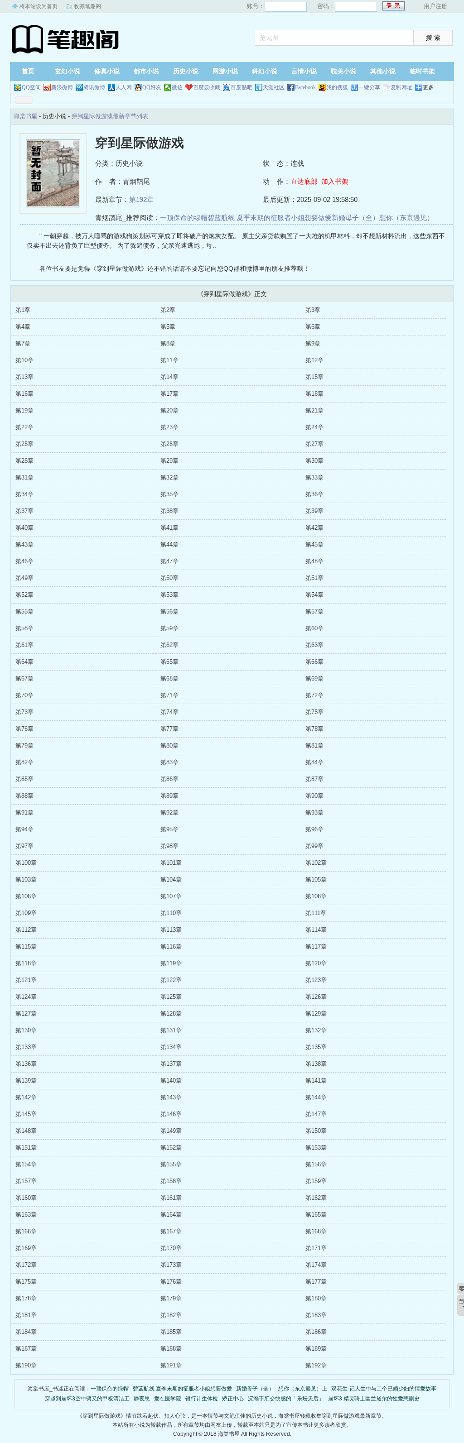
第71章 (169, 695)
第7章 (22, 343)
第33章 (314, 477)
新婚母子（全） (355, 217)
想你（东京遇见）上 (302, 1388)
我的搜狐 (337, 87)
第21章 (314, 410)
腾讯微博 (94, 87)
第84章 (314, 762)
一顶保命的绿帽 (184, 217)
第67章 (24, 678)
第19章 (24, 410)
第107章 (171, 896)
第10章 (24, 360)
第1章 (22, 310)
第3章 (312, 310)
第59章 (169, 628)
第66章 (314, 661)
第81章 (314, 745)
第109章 (26, 913)
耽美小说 (343, 71)
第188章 (171, 1348)
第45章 (314, 544)
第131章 (171, 1030)
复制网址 (401, 87)
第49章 (24, 578)
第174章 (316, 1264)
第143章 (171, 1097)
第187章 (26, 1348)
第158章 (171, 1181)
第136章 (26, 1063)
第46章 (24, 561)
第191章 (171, 1365)
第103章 (26, 879)
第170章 (171, 1248)
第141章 (316, 1080)
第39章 (314, 511)
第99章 (314, 846)
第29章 (169, 460)
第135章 (316, 1047)
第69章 (314, 678)
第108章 (316, 896)
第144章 (316, 1097)
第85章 (24, 779)
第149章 (171, 1130)
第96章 (314, 829)
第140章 (171, 1080)
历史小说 (185, 71)
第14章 (169, 377)
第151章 (26, 1147)
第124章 (26, 996)
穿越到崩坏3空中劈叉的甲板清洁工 (87, 1398)
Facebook (305, 87)
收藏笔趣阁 (87, 6)
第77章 (169, 728)
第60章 (314, 628)
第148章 (26, 1130)
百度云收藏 (206, 87)
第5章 (167, 326)
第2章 (167, 310)
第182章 (171, 1315)
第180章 (316, 1298)
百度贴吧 (241, 87)
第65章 (169, 661)
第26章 (169, 444)
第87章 (314, 779)
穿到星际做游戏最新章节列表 (110, 116)
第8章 (167, 343)
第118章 (26, 963)
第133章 (26, 1047)
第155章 (171, 1164)
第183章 (316, 1315)
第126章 (316, 996)
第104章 (171, 879)
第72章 (314, 695)
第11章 (169, 360)
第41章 (169, 527)
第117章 (316, 946)
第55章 (24, 611)
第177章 (316, 1281)
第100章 (26, 862)
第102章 (316, 862)
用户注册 (435, 6)
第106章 (26, 896)
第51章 (314, 578)
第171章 (316, 1248)
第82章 (24, 762)
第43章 (24, 544)
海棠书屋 (66, 38)
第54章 (314, 594)
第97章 (24, 846)
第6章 (312, 326)
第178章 (26, 1298)
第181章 (26, 1315)
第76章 (24, 728)
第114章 (316, 929)
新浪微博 (62, 87)
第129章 (316, 1013)
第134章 (171, 1047)
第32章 (169, 477)
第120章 (316, 963)
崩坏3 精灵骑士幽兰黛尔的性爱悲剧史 (374, 1398)
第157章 (26, 1181)
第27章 (314, 444)
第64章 (24, 661)
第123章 (316, 980)
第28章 (24, 460)
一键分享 (369, 87)
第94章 (24, 829)
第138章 (316, 1063)
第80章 (169, 745)
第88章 (24, 795)
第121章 (26, 980)
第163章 (26, 1214)
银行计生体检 (201, 1398)
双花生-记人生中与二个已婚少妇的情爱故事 (383, 1388)
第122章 (171, 980)
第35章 (169, 494)
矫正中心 (233, 1398)
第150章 (316, 1130)
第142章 (26, 1097)
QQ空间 (31, 87)
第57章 (314, 611)
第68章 (169, 678)
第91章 (24, 812)
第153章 (316, 1147)
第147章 (316, 1114)
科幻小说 (264, 71)
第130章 (26, 1030)
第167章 (171, 1231)
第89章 (169, 795)
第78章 (314, 728)
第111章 (315, 913)
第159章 (316, 1181)
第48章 (314, 561)
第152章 (171, 1147)
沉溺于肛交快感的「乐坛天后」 (286, 1398)
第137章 (171, 1063)
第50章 (169, 578)
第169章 (26, 1248)
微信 (177, 87)
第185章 (171, 1331)
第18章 (314, 393)
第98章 (169, 846)
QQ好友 (151, 87)
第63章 (314, 645)
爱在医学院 (167, 1398)
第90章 (314, 795)
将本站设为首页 (38, 6)
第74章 (169, 712)
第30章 (314, 460)
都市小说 (146, 71)
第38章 (169, 511)
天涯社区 (274, 87)
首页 (28, 71)
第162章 (316, 1197)
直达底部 (304, 181)
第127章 (26, 1013)
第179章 (171, 1298)
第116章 (171, 946)
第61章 (24, 645)
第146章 (171, 1114)
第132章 (316, 1030)
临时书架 (422, 71)
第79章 (24, 745)
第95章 (169, 829)
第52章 (24, 594)
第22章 (24, 427)
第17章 (169, 393)
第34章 (24, 494)
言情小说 (304, 71)
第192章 (141, 199)
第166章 (26, 1231)
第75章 (314, 712)
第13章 (24, 377)
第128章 (171, 1013)
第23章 (169, 427)
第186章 (316, 1331)
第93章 (314, 812)
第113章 (171, 929)
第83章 (169, 762)
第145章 (26, 1114)
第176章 (171, 1281)
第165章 (316, 1214)
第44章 (169, 544)
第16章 (24, 393)
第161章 (171, 1197)
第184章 (26, 1331)
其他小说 (383, 71)
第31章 (24, 477)
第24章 (314, 427)
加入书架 (334, 181)
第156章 (316, 1164)
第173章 (171, 1264)
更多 (428, 87)
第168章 (316, 1231)
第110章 (171, 913)
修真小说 (107, 71)
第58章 (24, 628)
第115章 (26, 946)
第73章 (24, 712)
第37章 (24, 511)
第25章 (24, 444)
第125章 (171, 996)
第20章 (169, 410)
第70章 (24, 695)
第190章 (26, 1365)
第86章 (169, 779)
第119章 (171, 963)
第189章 (316, 1348)
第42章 (314, 527)
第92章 (169, 812)
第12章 (314, 360)
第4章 (22, 326)
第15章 (314, 377)
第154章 (26, 1164)
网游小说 (225, 71)
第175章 (26, 1281)
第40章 (24, 527)
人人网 (124, 87)
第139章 (26, 1080)
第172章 (26, 1264)
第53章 (169, 594)
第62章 (169, 645)
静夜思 (142, 1398)
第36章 (314, 494)
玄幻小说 (67, 71)
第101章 (171, 862)
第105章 (316, 879)
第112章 (26, 929)
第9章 (312, 343)
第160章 (26, 1197)
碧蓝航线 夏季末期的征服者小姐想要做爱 (270, 217)
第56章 (169, 611)
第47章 (169, 561)
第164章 (171, 1214)
